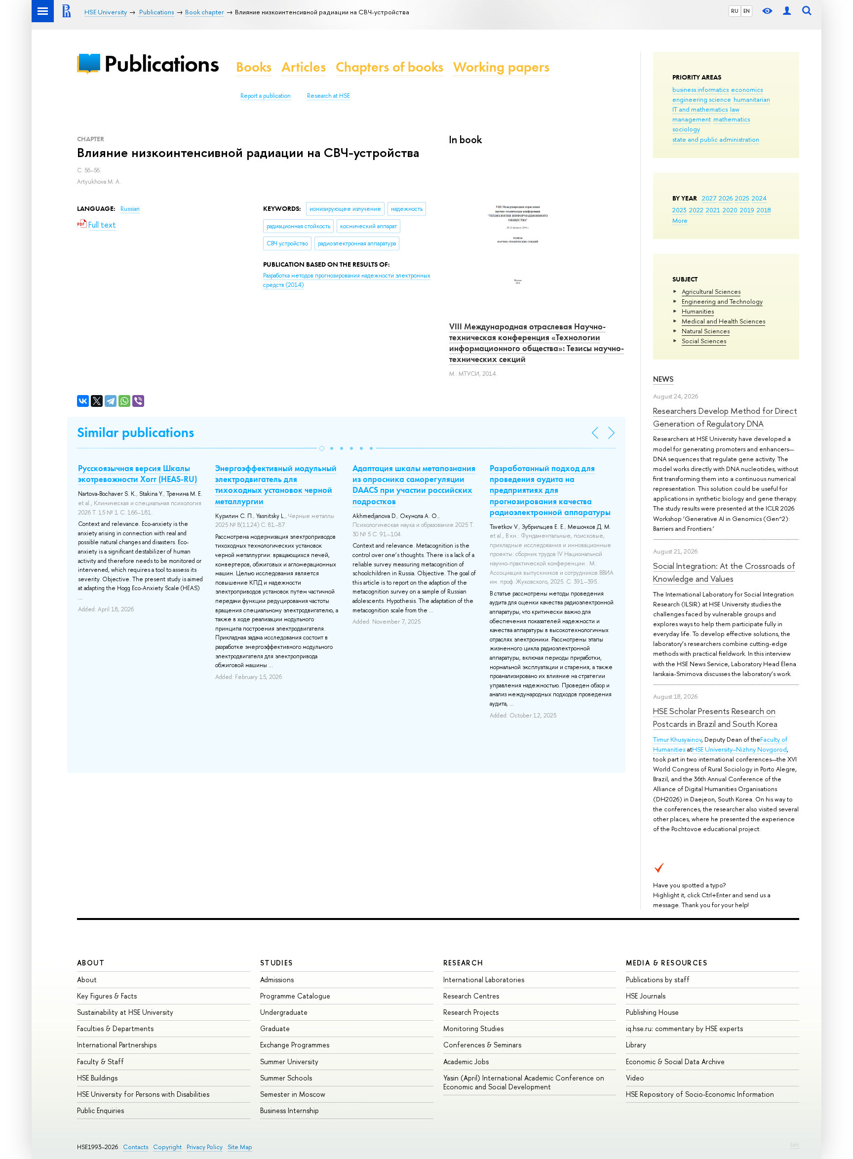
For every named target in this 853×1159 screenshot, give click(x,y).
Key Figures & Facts (107, 995)
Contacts (135, 1147)
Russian (130, 209)
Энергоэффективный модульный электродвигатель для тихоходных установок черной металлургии (276, 484)
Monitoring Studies (473, 1028)
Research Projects (471, 1012)
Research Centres (471, 995)
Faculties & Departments (115, 1028)
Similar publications (135, 432)
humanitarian (752, 99)
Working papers (501, 67)
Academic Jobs (466, 1061)
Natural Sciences (706, 330)
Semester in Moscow (292, 1094)
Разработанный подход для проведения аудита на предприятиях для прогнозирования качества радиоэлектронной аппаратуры (550, 490)
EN (746, 10)
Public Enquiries (100, 1110)
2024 (759, 198)
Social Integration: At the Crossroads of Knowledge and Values (724, 572)
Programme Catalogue (295, 995)
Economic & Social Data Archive (675, 1061)
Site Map (240, 1147)
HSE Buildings (97, 1077)
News (663, 379)
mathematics (731, 119)
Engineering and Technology (722, 301)
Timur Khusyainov (677, 739)
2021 (713, 209)
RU (734, 10)
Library (636, 1044)
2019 (747, 209)
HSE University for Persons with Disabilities (143, 1094)
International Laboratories (483, 979)
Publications (161, 63)
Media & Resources (666, 962)
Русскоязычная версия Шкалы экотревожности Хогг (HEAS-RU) (137, 473)
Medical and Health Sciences (723, 321)
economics (747, 89)
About (91, 962)
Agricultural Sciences (711, 291)
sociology (686, 128)
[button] (322, 448)
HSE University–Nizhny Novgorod (739, 749)
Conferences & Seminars (482, 1044)
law (734, 109)
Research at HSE (328, 96)
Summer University (289, 1061)
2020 (730, 209)
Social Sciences (704, 340)
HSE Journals (645, 995)
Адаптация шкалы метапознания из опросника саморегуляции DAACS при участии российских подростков (413, 484)
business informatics (700, 89)
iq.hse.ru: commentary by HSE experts (684, 1028)
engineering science (701, 99)
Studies (276, 962)
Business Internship (289, 1110)
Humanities (698, 311)
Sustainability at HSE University (125, 1012)
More (680, 220)
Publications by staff (658, 979)
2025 (742, 198)
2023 (679, 209)
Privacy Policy (205, 1147)
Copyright (167, 1147)
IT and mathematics (700, 109)
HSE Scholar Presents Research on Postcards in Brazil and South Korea (715, 717)
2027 (709, 198)
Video (635, 1077)
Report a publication (265, 96)
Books (253, 67)
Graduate (275, 1028)
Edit (794, 1144)
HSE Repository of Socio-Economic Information (700, 1094)
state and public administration (715, 139)
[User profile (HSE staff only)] (786, 11)
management (691, 119)
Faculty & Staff (100, 1061)
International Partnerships (116, 1044)
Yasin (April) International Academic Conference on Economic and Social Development (523, 1082)
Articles (303, 67)
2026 (726, 198)
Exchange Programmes (294, 1044)
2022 (696, 209)
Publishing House (652, 1012)
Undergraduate (284, 1012)
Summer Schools (286, 1077)
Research (463, 962)
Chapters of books (389, 67)
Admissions (277, 979)
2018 (764, 209)
